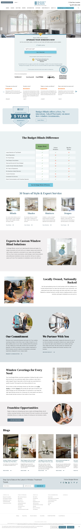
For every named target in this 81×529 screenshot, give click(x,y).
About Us (53, 8)
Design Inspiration (51, 501)
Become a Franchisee (36, 507)
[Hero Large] (10, 446)
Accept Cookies (71, 527)
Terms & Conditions (33, 515)
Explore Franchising (15, 420)
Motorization (30, 8)
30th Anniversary (36, 503)
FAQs (49, 504)
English (16, 2)
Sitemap (17, 515)
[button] (74, 2)
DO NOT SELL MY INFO (51, 515)
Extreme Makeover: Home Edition (53, 498)
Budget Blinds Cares (36, 501)
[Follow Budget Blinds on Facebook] (61, 482)
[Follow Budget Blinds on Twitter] (71, 482)
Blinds (7, 8)
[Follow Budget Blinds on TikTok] (77, 482)
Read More (6, 470)
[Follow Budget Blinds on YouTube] (69, 482)
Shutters (18, 8)
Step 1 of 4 (41, 45)
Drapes (23, 8)
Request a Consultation (40, 30)
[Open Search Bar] (78, 8)
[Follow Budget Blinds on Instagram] (63, 482)
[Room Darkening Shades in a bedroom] (63, 446)
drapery (18, 388)
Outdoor (38, 8)
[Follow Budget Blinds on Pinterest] (74, 482)
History (34, 500)
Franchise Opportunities (7, 2)
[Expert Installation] (28, 446)
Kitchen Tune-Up (20, 501)
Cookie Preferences (62, 515)
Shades (12, 8)
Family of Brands (22, 495)
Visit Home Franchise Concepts (23, 509)
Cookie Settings (54, 527)
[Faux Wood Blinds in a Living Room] (46, 446)
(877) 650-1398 (75, 5)
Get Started (40, 52)
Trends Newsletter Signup (52, 500)
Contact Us (6, 495)
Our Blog (65, 495)
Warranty (34, 506)
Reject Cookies (62, 527)
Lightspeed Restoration (22, 503)
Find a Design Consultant (7, 498)
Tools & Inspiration (53, 495)
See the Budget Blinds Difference (40, 185)
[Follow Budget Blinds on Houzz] (66, 482)
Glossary (49, 503)
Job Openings (35, 509)
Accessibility (42, 515)
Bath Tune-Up (20, 500)
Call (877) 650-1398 (6, 501)
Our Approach (35, 498)
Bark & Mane (20, 498)
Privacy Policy (59, 65)
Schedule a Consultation (65, 8)
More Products (45, 8)
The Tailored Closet (21, 506)
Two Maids (20, 507)
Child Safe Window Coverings (38, 504)
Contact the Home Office (7, 503)
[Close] (79, 526)
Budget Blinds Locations (7, 500)
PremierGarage (20, 504)
